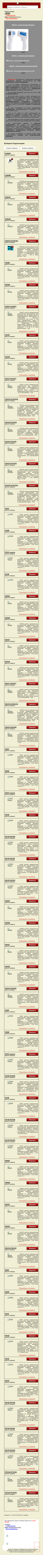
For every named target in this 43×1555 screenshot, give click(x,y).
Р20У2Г (7, 640)
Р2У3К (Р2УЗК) (10, 858)
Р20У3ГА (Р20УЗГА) (11, 704)
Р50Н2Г (7, 1161)
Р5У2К (7, 1359)
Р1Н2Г (7, 508)
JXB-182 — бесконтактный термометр (23, 55)
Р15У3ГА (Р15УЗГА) (11, 485)
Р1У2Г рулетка (10, 552)
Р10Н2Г (7, 263)
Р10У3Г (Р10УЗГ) (10, 379)
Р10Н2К (7, 285)
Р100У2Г (8, 197)
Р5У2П (7, 1381)
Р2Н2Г (7, 749)
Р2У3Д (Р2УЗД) (10, 836)
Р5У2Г (7, 1314)
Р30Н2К (7, 923)
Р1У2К (7, 574)
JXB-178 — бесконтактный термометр (23, 25)
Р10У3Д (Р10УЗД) (11, 422)
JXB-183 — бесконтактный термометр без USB (23, 66)
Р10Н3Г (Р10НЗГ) (10, 306)
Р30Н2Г (7, 901)
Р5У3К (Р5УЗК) (10, 1428)
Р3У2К (7, 1098)
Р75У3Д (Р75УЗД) (11, 1472)
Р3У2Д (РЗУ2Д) (10, 1076)
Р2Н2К (7, 771)
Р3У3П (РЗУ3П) (10, 1140)
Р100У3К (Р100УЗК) (11, 241)
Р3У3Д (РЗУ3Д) (10, 1119)
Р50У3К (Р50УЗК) (10, 1248)
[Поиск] (34, 6)
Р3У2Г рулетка (10, 1054)
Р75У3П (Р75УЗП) (11, 1493)
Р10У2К (7, 357)
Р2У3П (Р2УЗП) (10, 880)
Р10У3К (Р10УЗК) (10, 442)
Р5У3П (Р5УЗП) (10, 1450)
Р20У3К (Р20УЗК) (10, 727)
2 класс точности (11, 148)
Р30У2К (7, 966)
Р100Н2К (8, 175)
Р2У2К (7, 815)
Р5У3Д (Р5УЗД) (10, 1402)
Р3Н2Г (7, 1010)
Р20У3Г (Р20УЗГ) (10, 683)
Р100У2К (8, 219)
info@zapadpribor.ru (12, 18)
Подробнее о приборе (27, 171)
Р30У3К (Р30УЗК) (10, 988)
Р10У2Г (7, 335)
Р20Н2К (7, 618)
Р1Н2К (7, 530)
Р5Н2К (7, 1292)
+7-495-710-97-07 (10, 15)
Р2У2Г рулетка (10, 793)
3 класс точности (28, 148)
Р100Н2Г (8, 153)
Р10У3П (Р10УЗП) (11, 463)
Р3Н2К (7, 1032)
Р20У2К (7, 662)
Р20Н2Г (7, 596)
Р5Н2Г (7, 1270)
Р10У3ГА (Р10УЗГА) (11, 399)
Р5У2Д (7, 1336)
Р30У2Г (7, 945)
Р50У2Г (7, 1204)
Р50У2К (7, 1226)
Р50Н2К (7, 1182)
